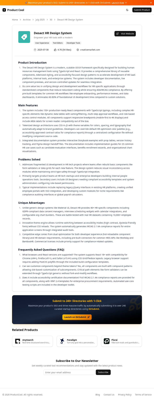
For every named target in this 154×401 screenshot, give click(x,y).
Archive (27, 19)
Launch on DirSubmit (75, 317)
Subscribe (103, 372)
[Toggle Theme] (127, 10)
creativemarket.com (90, 49)
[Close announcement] (151, 3)
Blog (97, 394)
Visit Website (127, 33)
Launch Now (118, 2)
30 (51, 19)
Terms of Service (143, 394)
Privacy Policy (124, 394)
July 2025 (40, 19)
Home (15, 19)
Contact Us (109, 394)
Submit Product (142, 9)
